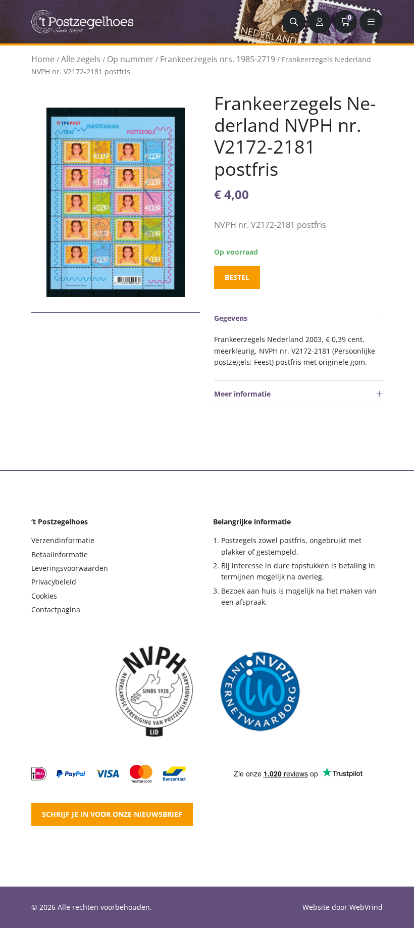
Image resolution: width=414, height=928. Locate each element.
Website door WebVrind (342, 907)
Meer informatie (242, 394)
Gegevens (230, 318)
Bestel (237, 277)
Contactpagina (55, 609)
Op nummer (130, 59)
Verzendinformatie (62, 540)
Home (43, 59)
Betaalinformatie (59, 554)
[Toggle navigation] (371, 21)
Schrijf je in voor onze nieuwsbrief (112, 814)
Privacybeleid (53, 582)
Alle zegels (80, 59)
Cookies (44, 596)
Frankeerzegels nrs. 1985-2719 (217, 59)
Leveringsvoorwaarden (69, 568)
